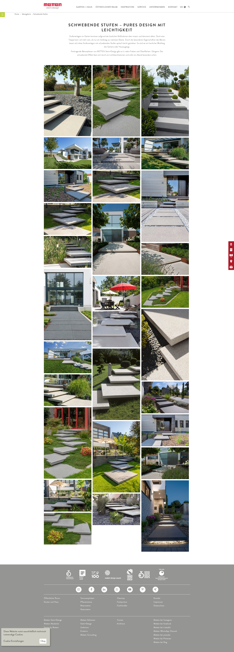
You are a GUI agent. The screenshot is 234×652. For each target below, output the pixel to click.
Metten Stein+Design (53, 620)
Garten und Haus (51, 602)
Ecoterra (84, 631)
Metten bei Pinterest (162, 638)
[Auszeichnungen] (117, 574)
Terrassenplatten (87, 598)
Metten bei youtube (162, 634)
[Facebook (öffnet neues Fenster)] (91, 589)
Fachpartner (122, 602)
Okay (43, 641)
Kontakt (157, 598)
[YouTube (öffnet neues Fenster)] (129, 589)
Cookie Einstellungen (14, 641)
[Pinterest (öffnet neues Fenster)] (142, 589)
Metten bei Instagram (163, 620)
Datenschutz (159, 605)
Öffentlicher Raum (52, 598)
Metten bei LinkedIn (162, 627)
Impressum (158, 602)
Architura (121, 623)
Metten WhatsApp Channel (165, 631)
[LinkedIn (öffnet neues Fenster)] (104, 589)
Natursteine (85, 609)
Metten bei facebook (162, 623)
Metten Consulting (88, 634)
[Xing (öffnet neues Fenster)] (155, 589)
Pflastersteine (86, 602)
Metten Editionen (87, 620)
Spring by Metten (51, 627)
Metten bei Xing (160, 642)
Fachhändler (122, 605)
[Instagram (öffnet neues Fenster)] (78, 589)
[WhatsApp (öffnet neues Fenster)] (117, 589)
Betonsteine (85, 605)
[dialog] (25, 637)
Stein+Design (86, 623)
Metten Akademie (51, 623)
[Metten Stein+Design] (52, 6)
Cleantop (121, 598)
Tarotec (120, 620)
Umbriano (84, 627)
